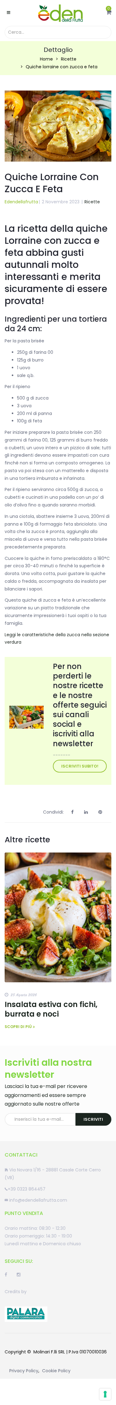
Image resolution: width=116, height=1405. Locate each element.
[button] (108, 13)
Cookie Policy (56, 1371)
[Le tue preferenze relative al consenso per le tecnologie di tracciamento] (105, 1394)
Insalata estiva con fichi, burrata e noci (51, 1009)
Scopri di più (19, 1026)
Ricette (68, 59)
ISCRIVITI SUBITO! (79, 766)
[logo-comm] (26, 1314)
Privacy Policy (23, 1371)
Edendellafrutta (21, 202)
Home (46, 59)
